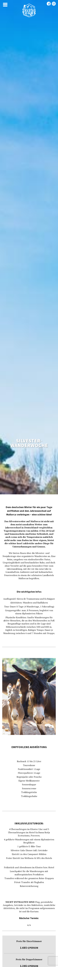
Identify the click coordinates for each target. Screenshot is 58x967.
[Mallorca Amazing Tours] (29, 16)
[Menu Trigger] (5, 4)
